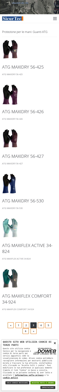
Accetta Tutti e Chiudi (43, 383)
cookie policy (10, 378)
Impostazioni (48, 387)
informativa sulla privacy (29, 375)
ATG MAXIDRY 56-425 (23, 67)
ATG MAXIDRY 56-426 (23, 111)
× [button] (55, 342)
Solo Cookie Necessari (17, 383)
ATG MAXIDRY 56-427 (23, 156)
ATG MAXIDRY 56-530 (23, 201)
